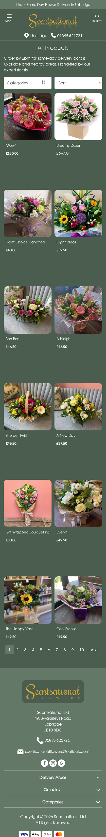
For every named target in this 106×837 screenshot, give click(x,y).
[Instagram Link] (53, 762)
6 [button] (49, 649)
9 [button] (72, 649)
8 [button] (65, 649)
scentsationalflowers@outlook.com (57, 751)
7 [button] (57, 649)
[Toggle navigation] (9, 18)
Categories (17, 82)
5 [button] (41, 649)
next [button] (93, 649)
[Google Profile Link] (61, 762)
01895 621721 (69, 35)
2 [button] (17, 649)
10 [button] (81, 649)
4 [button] (33, 649)
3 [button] (25, 649)
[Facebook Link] (45, 762)
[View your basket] (97, 18)
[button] (53, 777)
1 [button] (9, 649)
